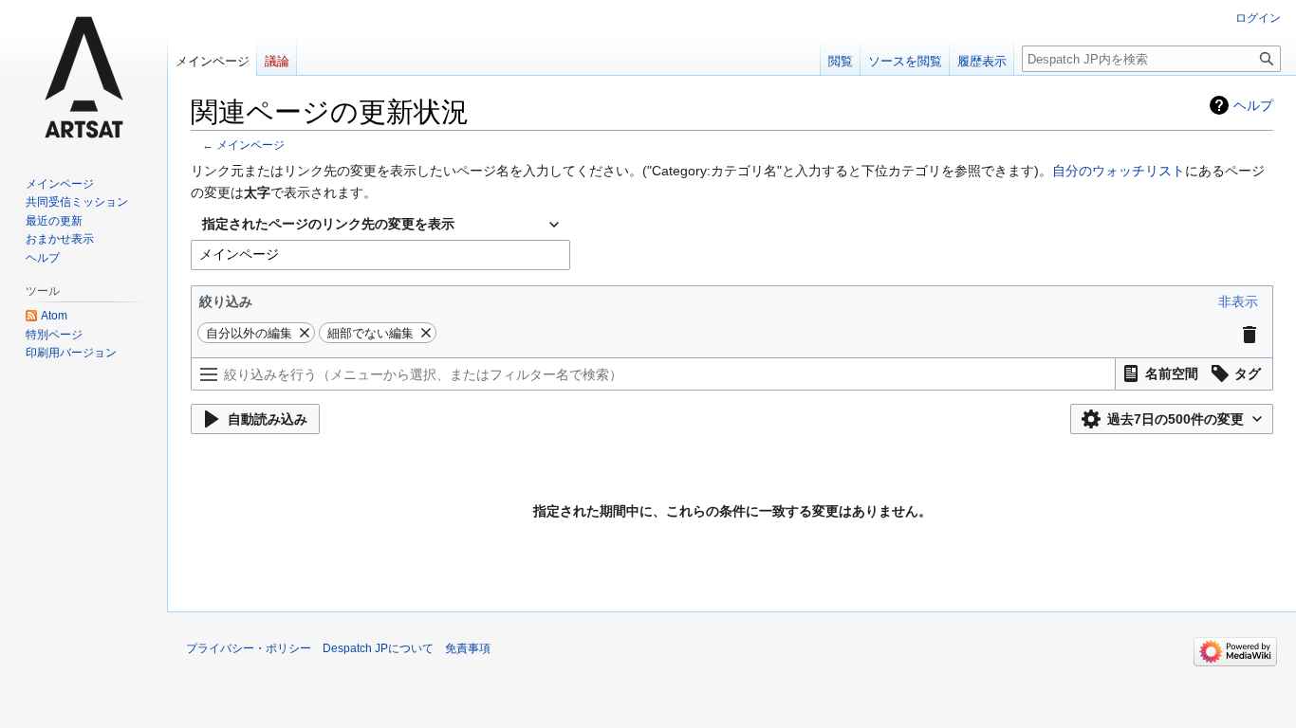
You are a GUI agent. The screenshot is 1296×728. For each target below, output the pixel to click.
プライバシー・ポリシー (248, 648)
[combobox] (380, 224)
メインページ (250, 144)
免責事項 (468, 648)
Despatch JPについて (378, 648)
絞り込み (225, 301)
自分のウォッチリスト (1118, 170)
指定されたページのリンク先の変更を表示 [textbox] (328, 223)
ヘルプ (1253, 105)
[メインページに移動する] (83, 76)
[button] (1238, 301)
